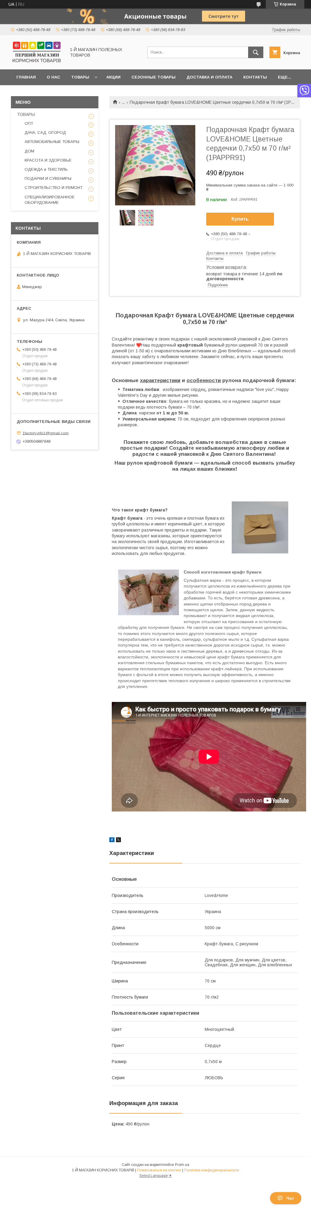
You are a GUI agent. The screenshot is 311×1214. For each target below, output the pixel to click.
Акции (113, 77)
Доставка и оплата (209, 77)
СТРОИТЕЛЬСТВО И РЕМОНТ (54, 187)
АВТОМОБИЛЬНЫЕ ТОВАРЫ (52, 141)
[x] (118, 840)
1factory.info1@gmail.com (45, 433)
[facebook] (111, 840)
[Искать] (255, 52)
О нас (53, 77)
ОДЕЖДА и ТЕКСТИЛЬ (46, 169)
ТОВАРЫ (26, 114)
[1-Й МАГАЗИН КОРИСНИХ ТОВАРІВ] (37, 61)
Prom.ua (182, 1165)
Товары (80, 77)
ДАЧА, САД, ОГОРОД (45, 132)
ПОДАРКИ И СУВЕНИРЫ (48, 178)
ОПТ (29, 123)
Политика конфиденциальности (211, 1170)
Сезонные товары (154, 77)
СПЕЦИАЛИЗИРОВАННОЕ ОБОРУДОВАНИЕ (49, 200)
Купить (240, 219)
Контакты (255, 77)
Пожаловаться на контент (159, 1170)
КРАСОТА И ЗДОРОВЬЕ (48, 160)
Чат (290, 1198)
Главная (26, 77)
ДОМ (29, 151)
